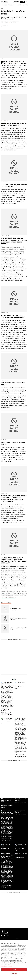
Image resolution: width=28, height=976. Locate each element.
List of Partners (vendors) (6, 966)
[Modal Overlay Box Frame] (14, 488)
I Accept (14, 969)
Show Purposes (14, 973)
